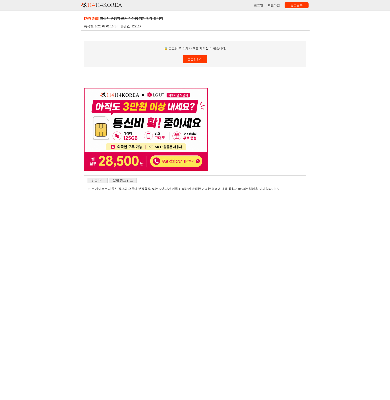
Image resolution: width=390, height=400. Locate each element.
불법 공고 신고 (123, 180)
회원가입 (274, 5)
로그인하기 (195, 59)
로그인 (258, 5)
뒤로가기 (97, 180)
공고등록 (296, 5)
